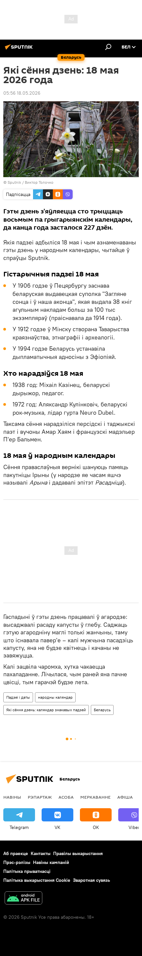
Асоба (66, 797)
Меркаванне (95, 797)
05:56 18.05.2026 (21, 93)
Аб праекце (15, 853)
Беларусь (102, 709)
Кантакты (41, 853)
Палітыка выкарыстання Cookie (36, 880)
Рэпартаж (40, 797)
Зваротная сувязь (91, 880)
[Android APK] (23, 898)
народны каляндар (55, 697)
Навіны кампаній (51, 862)
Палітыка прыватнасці (27, 871)
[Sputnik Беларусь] (19, 49)
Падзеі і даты (18, 697)
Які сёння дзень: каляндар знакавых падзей (46, 709)
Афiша (125, 797)
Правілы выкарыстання (78, 853)
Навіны (12, 797)
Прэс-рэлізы (16, 862)
